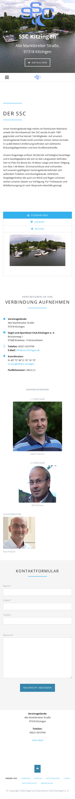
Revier (39, 228)
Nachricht (8, 635)
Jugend (39, 222)
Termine (25, 778)
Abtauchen (39, 62)
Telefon (7, 614)
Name (8, 585)
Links (67, 778)
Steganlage (39, 215)
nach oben (37, 740)
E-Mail (8, 600)
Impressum (47, 783)
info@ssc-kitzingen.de (28, 350)
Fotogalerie (53, 778)
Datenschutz (29, 783)
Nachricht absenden (37, 687)
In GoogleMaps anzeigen (21, 363)
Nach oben (37, 769)
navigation (7, 77)
